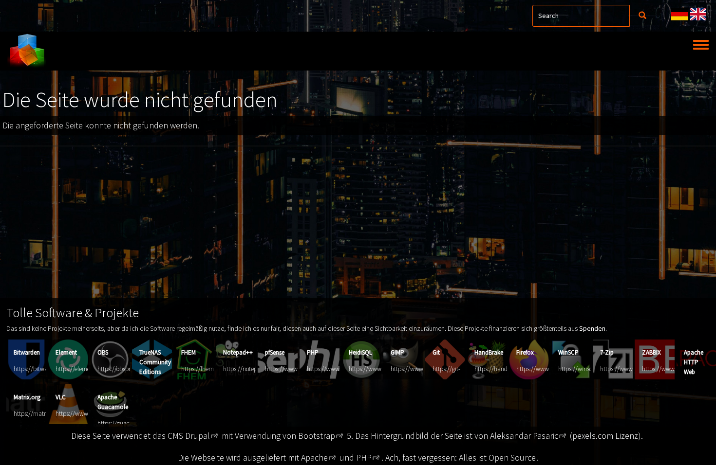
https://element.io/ (80, 369)
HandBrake (488, 352)
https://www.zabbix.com (673, 369)
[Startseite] (26, 51)
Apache (314, 457)
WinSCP (568, 352)
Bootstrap (316, 435)
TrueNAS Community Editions (155, 362)
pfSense (274, 352)
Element (66, 352)
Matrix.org (27, 397)
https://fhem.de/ (202, 369)
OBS (102, 352)
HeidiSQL (360, 352)
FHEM (188, 352)
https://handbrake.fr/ (501, 369)
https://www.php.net (334, 369)
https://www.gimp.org (419, 369)
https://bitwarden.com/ (44, 369)
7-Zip (607, 352)
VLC (61, 397)
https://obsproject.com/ (127, 369)
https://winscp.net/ (582, 369)
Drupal (197, 435)
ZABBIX (651, 352)
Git (436, 352)
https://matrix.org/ (38, 414)
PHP (313, 352)
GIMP (397, 352)
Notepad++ (238, 352)
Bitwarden (27, 352)
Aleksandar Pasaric (524, 435)
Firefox (525, 352)
